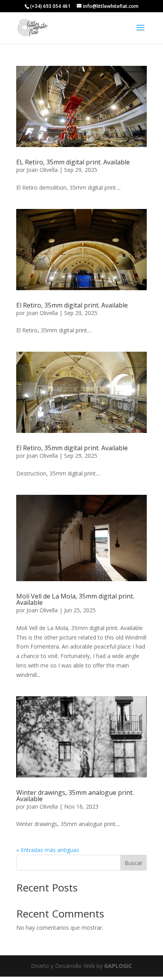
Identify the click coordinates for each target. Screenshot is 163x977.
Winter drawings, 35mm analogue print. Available (75, 795)
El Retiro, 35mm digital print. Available (72, 305)
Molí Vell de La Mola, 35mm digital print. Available (75, 599)
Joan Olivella (42, 169)
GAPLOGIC (118, 966)
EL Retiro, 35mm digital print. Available (73, 162)
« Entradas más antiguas (47, 850)
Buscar (133, 863)
